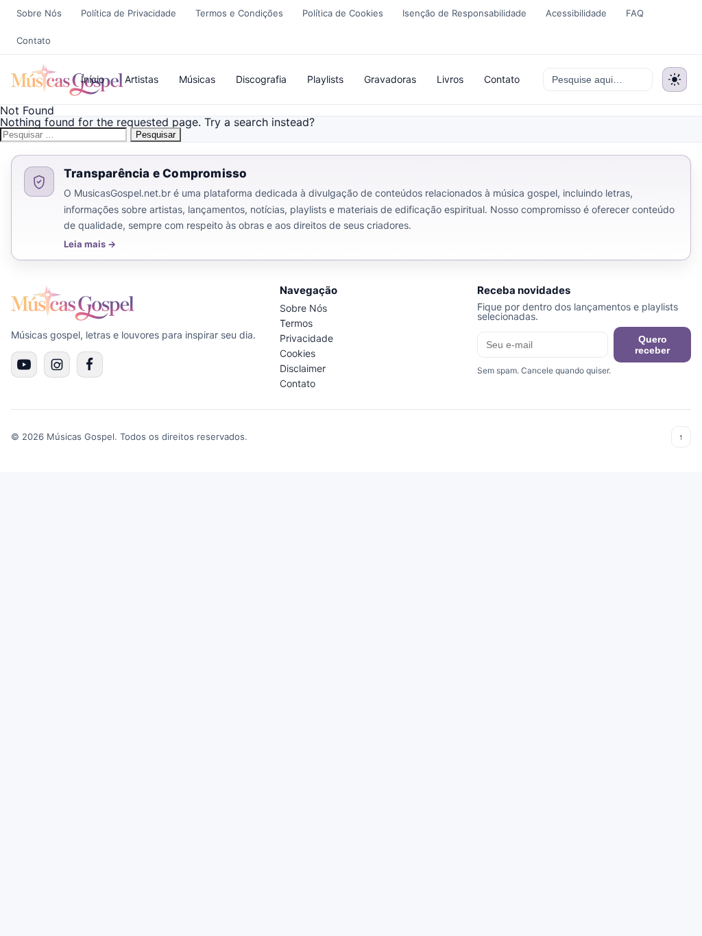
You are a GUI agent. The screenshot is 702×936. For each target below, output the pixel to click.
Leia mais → (90, 244)
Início (92, 79)
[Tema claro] (674, 79)
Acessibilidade (576, 13)
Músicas (197, 79)
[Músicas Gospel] (37, 79)
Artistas (141, 79)
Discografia (261, 79)
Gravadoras (390, 79)
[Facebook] (90, 365)
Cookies (297, 353)
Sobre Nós (39, 13)
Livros (450, 79)
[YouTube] (24, 365)
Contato (33, 40)
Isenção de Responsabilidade (464, 13)
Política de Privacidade (128, 13)
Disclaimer (303, 368)
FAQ (635, 13)
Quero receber (652, 345)
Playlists (325, 79)
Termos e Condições (239, 13)
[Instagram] (57, 365)
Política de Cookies (342, 13)
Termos (296, 323)
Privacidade (306, 338)
